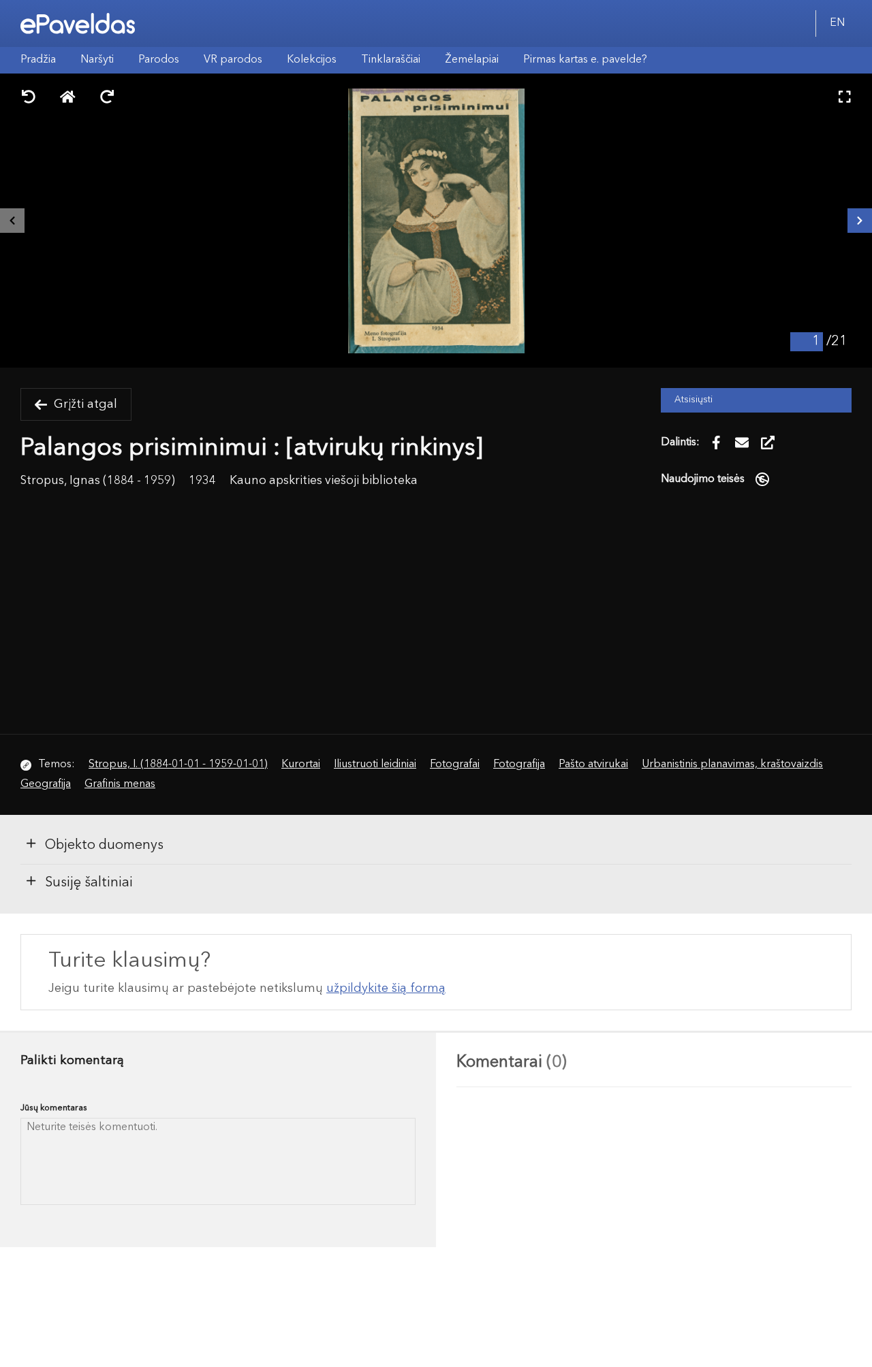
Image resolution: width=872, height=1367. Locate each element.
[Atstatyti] (68, 98)
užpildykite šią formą (386, 988)
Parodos (158, 59)
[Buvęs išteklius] (12, 220)
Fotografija (519, 764)
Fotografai (455, 764)
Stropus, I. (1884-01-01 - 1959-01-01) (178, 764)
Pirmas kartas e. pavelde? (585, 59)
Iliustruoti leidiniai (375, 764)
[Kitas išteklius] (859, 220)
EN (837, 23)
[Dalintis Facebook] (716, 442)
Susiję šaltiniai (89, 883)
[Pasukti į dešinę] (107, 98)
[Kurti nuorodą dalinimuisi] (767, 442)
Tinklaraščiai (390, 59)
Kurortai (300, 764)
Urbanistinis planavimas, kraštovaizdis (732, 764)
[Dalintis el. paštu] (741, 442)
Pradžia (38, 59)
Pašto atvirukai (593, 764)
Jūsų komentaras (53, 1108)
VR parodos (233, 59)
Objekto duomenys (104, 845)
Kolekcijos (312, 59)
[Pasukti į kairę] (29, 98)
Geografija (45, 784)
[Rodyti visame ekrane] (844, 98)
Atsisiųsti (693, 400)
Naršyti (97, 59)
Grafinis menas (119, 784)
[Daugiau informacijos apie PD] (762, 478)
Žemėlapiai (472, 59)
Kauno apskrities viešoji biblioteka (324, 481)
